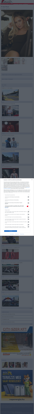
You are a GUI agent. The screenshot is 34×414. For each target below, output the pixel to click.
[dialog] (17, 207)
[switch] (28, 197)
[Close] (32, 180)
